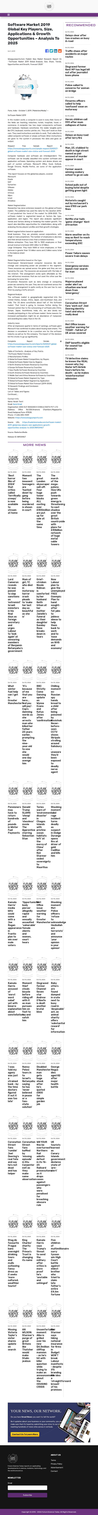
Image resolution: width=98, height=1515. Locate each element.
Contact (54, 1471)
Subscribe (27, 1495)
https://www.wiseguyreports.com (29, 418)
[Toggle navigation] (8, 15)
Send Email (17, 404)
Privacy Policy (56, 1464)
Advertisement (57, 1468)
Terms (53, 1460)
